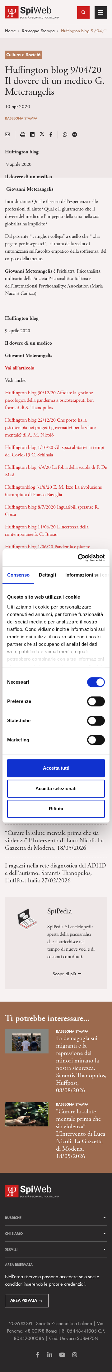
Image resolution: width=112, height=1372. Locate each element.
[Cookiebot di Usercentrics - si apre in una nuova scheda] (79, 558)
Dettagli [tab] (47, 574)
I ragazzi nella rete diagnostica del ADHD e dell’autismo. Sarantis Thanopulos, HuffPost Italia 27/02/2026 (55, 873)
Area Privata (23, 1300)
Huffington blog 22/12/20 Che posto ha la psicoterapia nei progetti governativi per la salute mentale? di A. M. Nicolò (50, 427)
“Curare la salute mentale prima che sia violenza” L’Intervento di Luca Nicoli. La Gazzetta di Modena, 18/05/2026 (54, 840)
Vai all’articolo (19, 368)
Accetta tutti (56, 768)
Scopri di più (64, 973)
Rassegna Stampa (38, 31)
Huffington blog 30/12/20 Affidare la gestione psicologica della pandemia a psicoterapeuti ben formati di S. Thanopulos (49, 400)
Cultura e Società (23, 54)
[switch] (96, 701)
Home (10, 31)
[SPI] (32, 12)
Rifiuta (56, 808)
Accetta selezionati (56, 788)
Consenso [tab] (18, 574)
